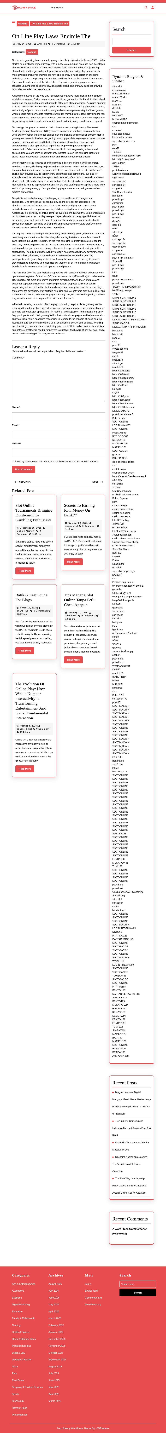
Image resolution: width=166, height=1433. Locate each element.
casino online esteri (122, 509)
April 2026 (53, 1311)
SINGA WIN (118, 1030)
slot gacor (117, 614)
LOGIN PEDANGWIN (124, 928)
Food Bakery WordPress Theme (74, 1428)
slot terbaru (118, 611)
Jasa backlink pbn (121, 534)
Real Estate (18, 1380)
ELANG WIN (119, 1048)
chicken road (119, 90)
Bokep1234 (118, 695)
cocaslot (116, 130)
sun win (116, 487)
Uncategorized (19, 1414)
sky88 (115, 392)
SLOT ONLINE (120, 421)
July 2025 (53, 1373)
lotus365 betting (120, 520)
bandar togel (118, 910)
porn (114, 144)
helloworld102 (119, 119)
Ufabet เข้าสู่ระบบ (121, 593)
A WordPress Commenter (128, 1229)
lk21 (114, 625)
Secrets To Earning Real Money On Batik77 (79, 510)
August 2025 (55, 1366)
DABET (116, 669)
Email (16, 425)
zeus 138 (117, 757)
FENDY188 (118, 859)
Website (16, 443)
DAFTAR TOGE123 (122, 939)
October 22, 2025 (78, 523)
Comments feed (93, 1297)
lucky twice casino (122, 137)
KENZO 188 (118, 440)
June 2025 (53, 1380)
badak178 (117, 359)
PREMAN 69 (119, 432)
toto (114, 272)
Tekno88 (116, 151)
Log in (88, 1284)
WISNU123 (118, 961)
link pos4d (117, 330)
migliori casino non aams (125, 494)
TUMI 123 (117, 1026)
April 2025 (53, 1394)
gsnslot (116, 454)
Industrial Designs (21, 1345)
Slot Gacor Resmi (121, 491)
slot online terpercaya (123, 141)
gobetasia (117, 607)
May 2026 (53, 1304)
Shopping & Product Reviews (27, 1387)
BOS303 (116, 552)
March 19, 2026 (28, 608)
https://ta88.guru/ (121, 370)
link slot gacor (119, 771)
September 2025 (57, 1359)
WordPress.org (93, 1304)
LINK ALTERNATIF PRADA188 (129, 326)
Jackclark (70, 615)
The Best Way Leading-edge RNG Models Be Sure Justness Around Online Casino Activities (129, 1185)
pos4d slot (117, 888)
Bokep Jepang (120, 498)
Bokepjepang (119, 418)
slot (114, 126)
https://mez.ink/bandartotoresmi (129, 476)
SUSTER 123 (119, 997)
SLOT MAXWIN (120, 706)
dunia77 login (119, 676)
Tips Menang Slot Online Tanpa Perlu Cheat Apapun (80, 600)
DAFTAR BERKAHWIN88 (126, 994)
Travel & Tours (19, 1407)
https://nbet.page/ (121, 399)
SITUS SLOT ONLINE (124, 297)
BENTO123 (118, 1001)
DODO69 (117, 931)
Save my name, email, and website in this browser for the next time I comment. (56, 461)
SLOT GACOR (120, 450)
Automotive (18, 1290)
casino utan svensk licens (126, 538)
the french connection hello (126, 155)
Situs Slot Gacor (121, 549)
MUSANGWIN (120, 862)
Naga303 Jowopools (123, 600)
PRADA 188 (118, 1052)
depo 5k (116, 217)
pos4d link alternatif (122, 257)
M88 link (116, 104)
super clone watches (123, 545)
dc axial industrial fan (123, 461)
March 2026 (54, 1318)
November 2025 (56, 1345)
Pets (14, 1373)
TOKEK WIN (119, 975)
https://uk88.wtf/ (120, 374)
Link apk (116, 603)
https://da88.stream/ (122, 381)
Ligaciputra (118, 563)
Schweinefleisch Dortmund (126, 173)
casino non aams (121, 512)
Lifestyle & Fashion (22, 1359)
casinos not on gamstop (125, 122)
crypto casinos (120, 348)
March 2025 (54, 1400)
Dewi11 (116, 556)
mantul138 (117, 367)
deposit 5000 (119, 246)
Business (17, 1297)
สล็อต (115, 235)
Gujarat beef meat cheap (125, 542)
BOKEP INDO (120, 458)
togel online (118, 177)
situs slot (117, 86)
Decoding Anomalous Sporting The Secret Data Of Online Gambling (129, 1164)
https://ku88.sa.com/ (123, 377)
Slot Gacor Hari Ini (122, 192)
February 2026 (56, 1325)
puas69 (116, 337)
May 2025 (53, 1387)
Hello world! (119, 1233)
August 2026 (55, 1284)
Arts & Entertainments (23, 1284)
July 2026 (53, 1290)
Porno (115, 560)
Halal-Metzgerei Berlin (124, 531)
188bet (115, 166)
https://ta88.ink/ (120, 385)
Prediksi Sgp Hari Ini (123, 582)
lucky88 (116, 388)
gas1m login (118, 163)
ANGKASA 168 (120, 1055)
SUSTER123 (119, 833)
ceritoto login (119, 469)
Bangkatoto (118, 760)
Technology (18, 1400)
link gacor (117, 195)
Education (17, 1311)
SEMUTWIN (119, 1015)
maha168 (117, 100)
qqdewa (116, 647)
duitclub (116, 108)
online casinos (119, 527)
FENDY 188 (118, 1023)
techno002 (117, 115)
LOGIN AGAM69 (121, 425)
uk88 (115, 228)
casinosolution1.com (123, 472)
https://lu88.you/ (120, 396)
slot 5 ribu (117, 764)
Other (15, 1366)
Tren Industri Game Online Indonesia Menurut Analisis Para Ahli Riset (131, 1128)
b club (115, 111)
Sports (15, 1394)
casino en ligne (120, 505)
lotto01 (115, 768)
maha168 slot (119, 97)
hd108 (115, 680)
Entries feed (91, 1290)
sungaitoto (117, 188)
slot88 (115, 636)
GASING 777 (119, 1008)
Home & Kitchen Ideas (24, 1339)
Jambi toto (117, 203)
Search (118, 29)
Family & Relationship (23, 1318)
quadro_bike (24, 729)
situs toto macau (121, 133)
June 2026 (53, 1297)
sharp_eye (71, 526)
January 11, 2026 (78, 612)
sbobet (115, 654)
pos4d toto (117, 658)
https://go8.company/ (123, 159)
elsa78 (115, 148)
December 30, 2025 (30, 528)
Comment (18, 357)
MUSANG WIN (120, 443)
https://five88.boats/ (122, 403)
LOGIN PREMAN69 (123, 964)
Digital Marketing (21, 1304)
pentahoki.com (120, 170)
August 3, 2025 (28, 726)
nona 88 (116, 567)
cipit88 (115, 356)
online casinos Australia (124, 633)
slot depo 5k (118, 181)
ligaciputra (117, 629)
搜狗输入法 (118, 523)
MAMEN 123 (119, 447)
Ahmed (41, 44)
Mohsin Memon (25, 531)
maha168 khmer (121, 93)
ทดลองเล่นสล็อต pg (122, 651)
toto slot (116, 618)
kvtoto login (57, 251)
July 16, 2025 (23, 44)
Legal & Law (18, 1352)
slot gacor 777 (119, 698)
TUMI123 (117, 866)
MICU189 (117, 684)
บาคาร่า (116, 644)
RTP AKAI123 (119, 935)
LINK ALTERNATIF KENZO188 (129, 319)
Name (16, 407)
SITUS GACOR (120, 323)
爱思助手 (117, 574)
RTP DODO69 (120, 436)
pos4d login (118, 199)
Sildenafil (117, 261)
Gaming (22, 23)
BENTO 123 (118, 990)
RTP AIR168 (119, 986)
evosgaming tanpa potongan (127, 596)
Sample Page (56, 7)
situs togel (117, 232)
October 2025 (55, 1352)
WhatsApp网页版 (121, 665)
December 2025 (56, 1339)
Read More (26, 571)
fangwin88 (117, 352)
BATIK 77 (117, 1037)
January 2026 (55, 1332)
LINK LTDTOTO (121, 410)
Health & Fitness (21, 1332)
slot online (117, 483)
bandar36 (117, 687)
